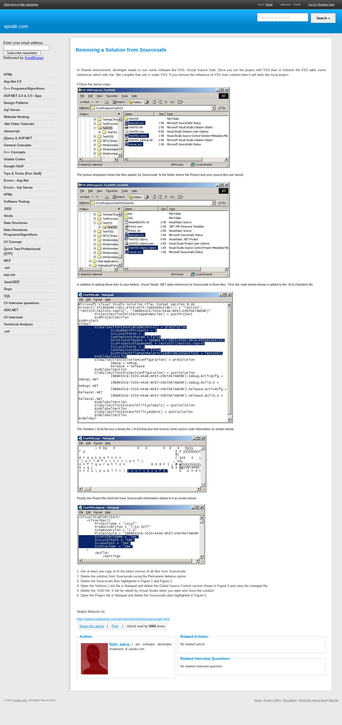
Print (115, 626)
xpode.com (16, 26)
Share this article (91, 626)
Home (269, 4)
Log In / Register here (321, 4)
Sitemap (333, 700)
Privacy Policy (272, 700)
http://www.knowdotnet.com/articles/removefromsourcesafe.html (123, 619)
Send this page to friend (313, 700)
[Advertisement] (87, 20)
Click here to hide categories (21, 4)
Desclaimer (290, 700)
